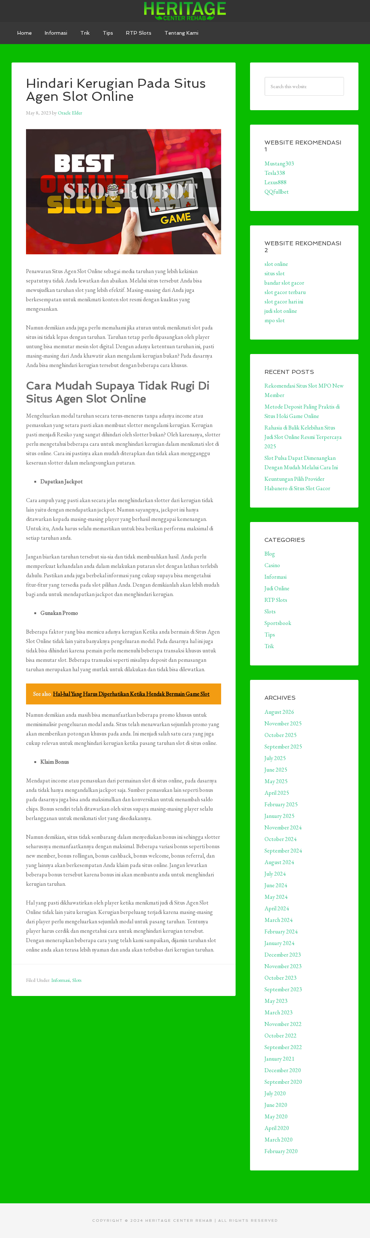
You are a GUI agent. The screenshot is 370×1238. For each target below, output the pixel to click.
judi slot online (280, 311)
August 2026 (279, 712)
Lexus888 (275, 182)
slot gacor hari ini (283, 301)
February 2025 (281, 804)
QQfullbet (276, 191)
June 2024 (275, 885)
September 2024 (283, 850)
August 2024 (279, 862)
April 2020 (276, 1128)
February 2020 (281, 1151)
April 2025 (276, 793)
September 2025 (283, 746)
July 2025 (275, 758)
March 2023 (278, 1012)
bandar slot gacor (284, 282)
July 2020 (275, 1093)
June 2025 (275, 769)
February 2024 (281, 931)
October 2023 (280, 978)
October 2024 (280, 839)
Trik (269, 646)
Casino (272, 565)
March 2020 (278, 1139)
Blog (269, 553)
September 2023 (283, 989)
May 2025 (276, 781)
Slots (76, 980)
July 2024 (275, 873)
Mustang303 (279, 163)
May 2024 (276, 897)
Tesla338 (274, 173)
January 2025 (279, 816)
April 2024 (276, 908)
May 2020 (276, 1116)
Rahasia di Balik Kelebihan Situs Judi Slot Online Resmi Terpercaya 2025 (303, 437)
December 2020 (282, 1070)
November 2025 (283, 723)
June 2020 (275, 1105)
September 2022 (283, 1047)
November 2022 (283, 1024)
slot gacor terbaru (285, 292)
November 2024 (283, 827)
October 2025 (280, 735)
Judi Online (276, 588)
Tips (269, 634)
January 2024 (279, 943)
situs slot (274, 273)
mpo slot (274, 320)
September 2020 (283, 1082)
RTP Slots (275, 600)
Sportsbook (277, 623)
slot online (276, 264)
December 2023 (282, 954)
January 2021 (279, 1058)
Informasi (60, 980)
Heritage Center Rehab (185, 11)
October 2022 (280, 1035)
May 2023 (276, 1001)
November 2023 (283, 966)
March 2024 (278, 920)
